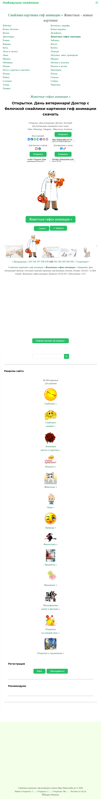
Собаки (54, 81)
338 (42, 261)
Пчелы (54, 73)
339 (46, 261)
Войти (39, 671)
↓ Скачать (41, 228)
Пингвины (56, 70)
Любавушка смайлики (21, 2)
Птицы (6, 73)
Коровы (7, 44)
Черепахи (55, 84)
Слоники (7, 81)
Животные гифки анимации (66, 36)
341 (55, 261)
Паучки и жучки (59, 66)
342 (60, 261)
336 (34, 261)
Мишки (7, 58)
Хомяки (7, 88)
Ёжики (6, 40)
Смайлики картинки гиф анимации (25, 267)
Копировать (63, 134)
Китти (54, 44)
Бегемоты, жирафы (60, 25)
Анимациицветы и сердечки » (50, 448)
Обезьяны (8, 62)
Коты (5, 47)
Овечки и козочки (60, 62)
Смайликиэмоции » (50, 424)
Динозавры (8, 36)
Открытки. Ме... (60, 791)
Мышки (55, 58)
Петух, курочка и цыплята (16, 70)
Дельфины (56, 33)
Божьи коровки (58, 29)
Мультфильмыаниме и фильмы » (50, 607)
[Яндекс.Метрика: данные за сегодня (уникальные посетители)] (50, 794)
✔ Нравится (58, 228)
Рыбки (6, 77)
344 (68, 261)
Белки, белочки (10, 29)
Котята (54, 47)
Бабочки (7, 25)
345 (72, 261)
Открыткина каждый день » (51, 631)
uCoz (83, 791)
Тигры (6, 84)
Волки (6, 33)
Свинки (55, 77)
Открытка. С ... (44, 791)
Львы (5, 55)
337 (38, 261)
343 (64, 261)
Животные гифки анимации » (50, 96)
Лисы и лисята (10, 51)
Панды (6, 66)
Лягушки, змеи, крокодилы (64, 55)
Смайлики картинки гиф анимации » (35, 15)
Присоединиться (57, 671)
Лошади (55, 51)
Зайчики (55, 40)
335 (30, 261)
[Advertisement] (50, 306)
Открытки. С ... (29, 791)
